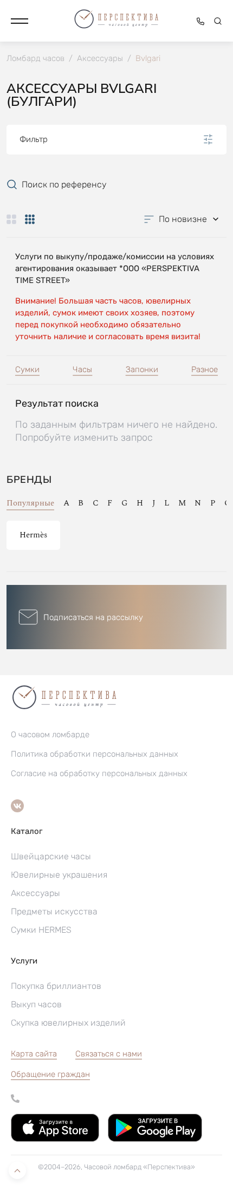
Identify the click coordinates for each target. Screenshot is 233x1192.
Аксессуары (35, 893)
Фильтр (34, 139)
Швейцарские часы (51, 856)
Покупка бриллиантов (56, 986)
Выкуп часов (36, 1004)
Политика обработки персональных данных (94, 754)
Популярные (30, 503)
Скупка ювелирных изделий (68, 1023)
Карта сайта (34, 1054)
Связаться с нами (108, 1054)
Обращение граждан (50, 1074)
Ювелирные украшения (59, 875)
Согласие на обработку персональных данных (99, 773)
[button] (19, 21)
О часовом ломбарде (50, 734)
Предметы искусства (54, 911)
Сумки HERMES (41, 930)
